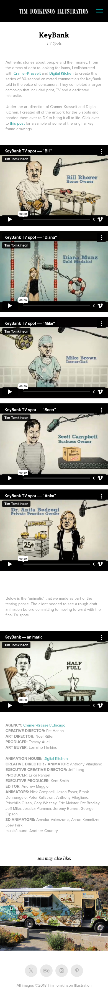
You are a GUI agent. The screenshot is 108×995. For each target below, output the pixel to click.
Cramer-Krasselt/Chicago (44, 725)
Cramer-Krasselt (27, 73)
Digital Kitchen (61, 73)
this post (17, 123)
